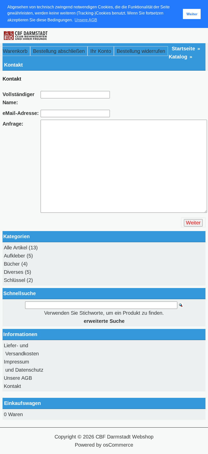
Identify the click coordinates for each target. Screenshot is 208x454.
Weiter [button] (191, 14)
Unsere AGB (18, 378)
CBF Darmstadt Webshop (124, 437)
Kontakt (13, 65)
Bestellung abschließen (59, 51)
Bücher (12, 264)
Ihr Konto (100, 51)
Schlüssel (14, 280)
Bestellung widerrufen (141, 51)
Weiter (193, 222)
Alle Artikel (15, 247)
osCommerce (118, 445)
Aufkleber (14, 256)
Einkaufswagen (22, 403)
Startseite (183, 48)
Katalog (178, 56)
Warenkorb (15, 51)
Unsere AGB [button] (86, 20)
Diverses (13, 272)
